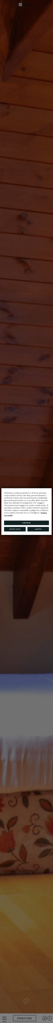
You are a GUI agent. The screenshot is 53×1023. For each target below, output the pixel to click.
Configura (26, 523)
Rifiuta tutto (15, 529)
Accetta (38, 529)
